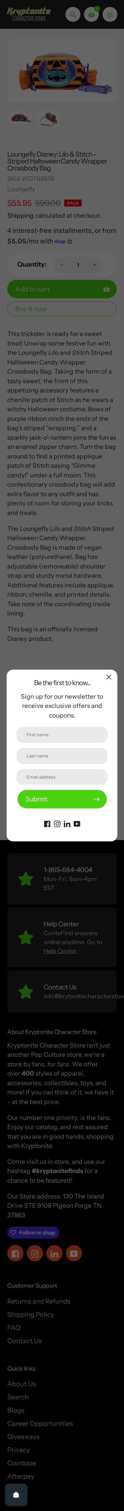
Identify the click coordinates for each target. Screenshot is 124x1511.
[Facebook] (47, 823)
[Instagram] (57, 823)
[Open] (16, 1495)
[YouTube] (77, 823)
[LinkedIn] (67, 823)
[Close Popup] (109, 677)
